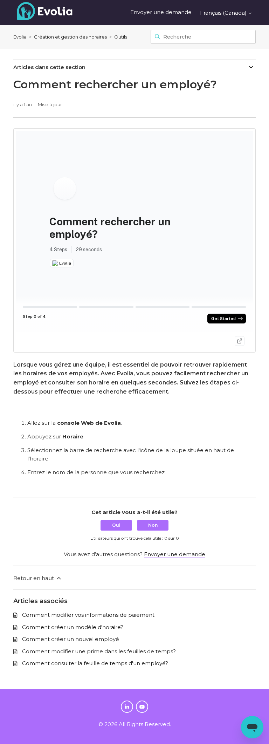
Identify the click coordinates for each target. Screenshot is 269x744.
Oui (116, 525)
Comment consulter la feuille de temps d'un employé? (95, 663)
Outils (120, 37)
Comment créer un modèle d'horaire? (72, 627)
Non (153, 525)
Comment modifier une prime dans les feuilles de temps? (99, 651)
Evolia (20, 37)
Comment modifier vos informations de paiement (88, 615)
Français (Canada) (224, 13)
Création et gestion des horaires (70, 37)
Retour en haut (34, 578)
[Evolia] (44, 12)
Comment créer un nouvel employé (70, 639)
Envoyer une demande (161, 12)
